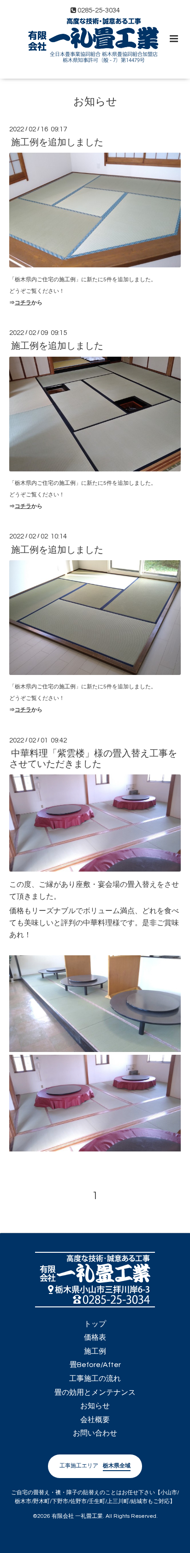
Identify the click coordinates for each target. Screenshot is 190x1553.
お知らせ (95, 102)
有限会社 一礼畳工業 (77, 1516)
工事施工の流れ (95, 1378)
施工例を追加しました (57, 142)
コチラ (23, 303)
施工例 (95, 1351)
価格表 (95, 1337)
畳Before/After (95, 1364)
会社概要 (95, 1419)
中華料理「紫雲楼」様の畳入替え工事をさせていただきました (93, 759)
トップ (95, 1324)
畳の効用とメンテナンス (95, 1392)
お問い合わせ (95, 1433)
